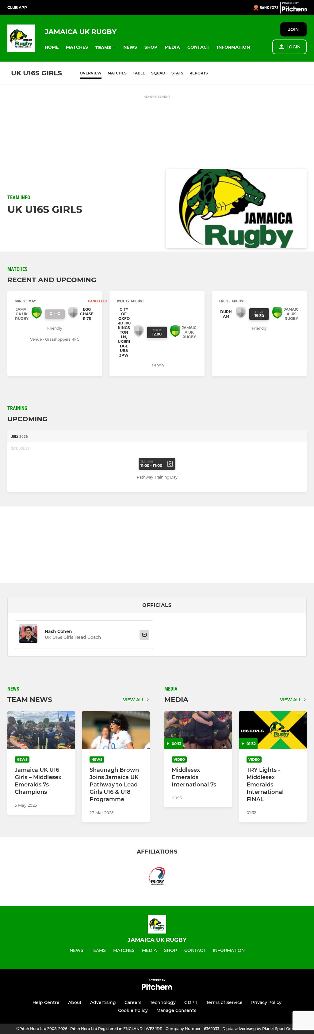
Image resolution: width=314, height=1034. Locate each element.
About (75, 1002)
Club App (17, 7)
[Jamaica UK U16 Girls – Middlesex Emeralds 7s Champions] (41, 730)
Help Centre (46, 1002)
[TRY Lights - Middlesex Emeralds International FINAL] (273, 730)
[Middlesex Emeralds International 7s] (198, 730)
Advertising (103, 1002)
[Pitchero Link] (294, 10)
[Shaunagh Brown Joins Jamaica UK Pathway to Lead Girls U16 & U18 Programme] (116, 730)
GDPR (190, 1002)
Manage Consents (176, 1010)
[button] (51, 47)
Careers (132, 1002)
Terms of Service (224, 1002)
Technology (163, 1002)
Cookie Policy (133, 1010)
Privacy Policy (266, 1002)
